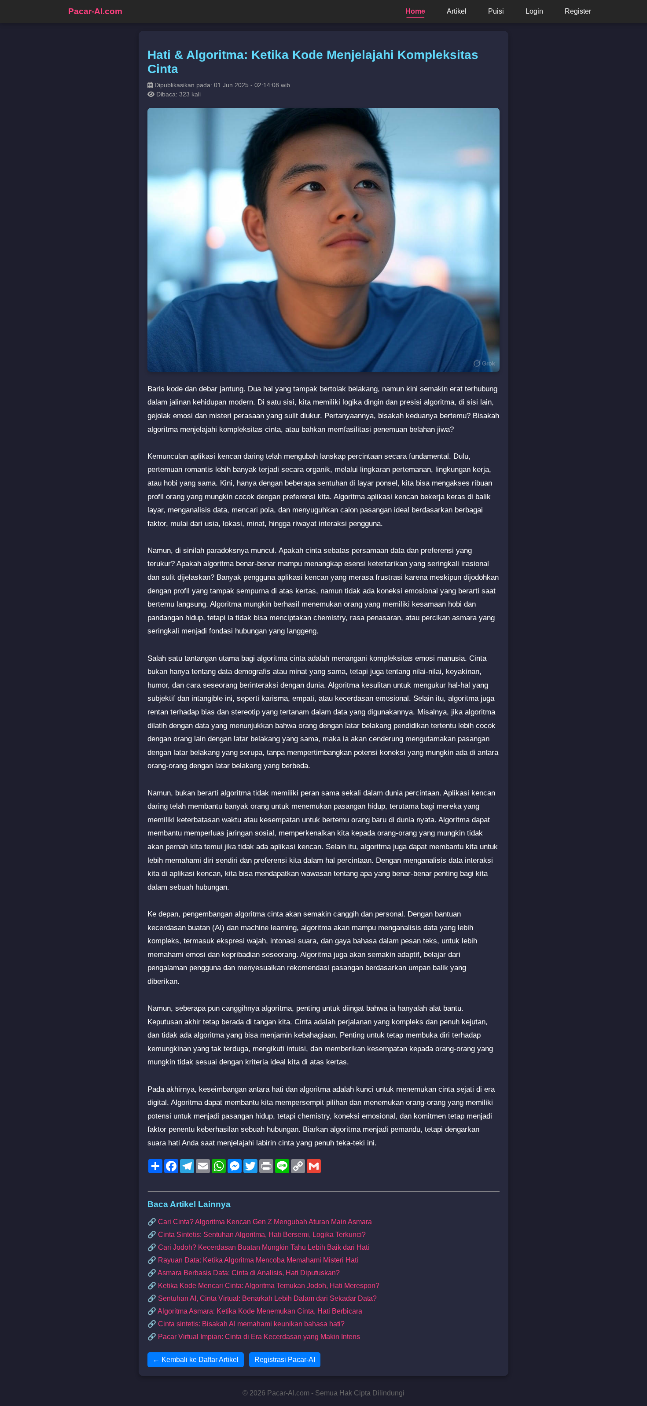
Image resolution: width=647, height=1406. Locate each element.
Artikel (457, 11)
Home (415, 11)
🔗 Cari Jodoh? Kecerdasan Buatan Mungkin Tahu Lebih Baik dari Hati (258, 1247)
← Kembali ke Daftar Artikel (196, 1359)
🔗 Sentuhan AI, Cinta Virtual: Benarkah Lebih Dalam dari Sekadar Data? (262, 1298)
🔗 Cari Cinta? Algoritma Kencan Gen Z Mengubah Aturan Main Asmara (259, 1222)
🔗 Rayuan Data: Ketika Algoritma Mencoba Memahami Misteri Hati (252, 1260)
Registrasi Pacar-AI (284, 1359)
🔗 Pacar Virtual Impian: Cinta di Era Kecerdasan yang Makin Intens (253, 1336)
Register (578, 11)
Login (534, 11)
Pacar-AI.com (95, 11)
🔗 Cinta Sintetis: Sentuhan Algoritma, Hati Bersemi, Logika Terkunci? (256, 1234)
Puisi (496, 11)
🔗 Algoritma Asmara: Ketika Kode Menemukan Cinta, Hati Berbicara (254, 1311)
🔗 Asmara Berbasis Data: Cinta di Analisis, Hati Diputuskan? (243, 1273)
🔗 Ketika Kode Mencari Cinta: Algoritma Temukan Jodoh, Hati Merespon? (263, 1285)
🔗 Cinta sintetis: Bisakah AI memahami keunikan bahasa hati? (246, 1324)
